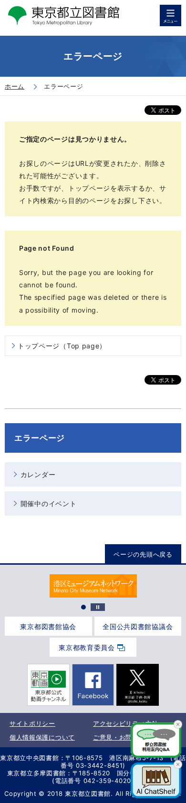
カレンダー (38, 474)
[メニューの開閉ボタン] (170, 15)
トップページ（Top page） (62, 346)
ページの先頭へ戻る (143, 554)
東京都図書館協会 (48, 626)
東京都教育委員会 (87, 647)
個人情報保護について (42, 737)
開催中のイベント (49, 503)
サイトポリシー (32, 723)
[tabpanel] (93, 586)
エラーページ (39, 438)
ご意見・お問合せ (119, 737)
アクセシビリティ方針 (125, 723)
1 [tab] (83, 607)
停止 (98, 607)
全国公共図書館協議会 (138, 626)
